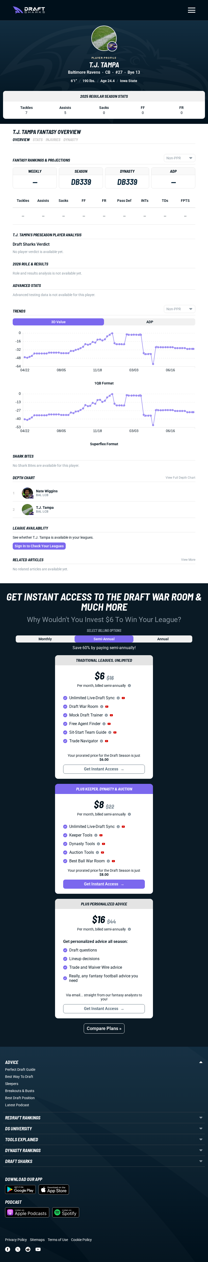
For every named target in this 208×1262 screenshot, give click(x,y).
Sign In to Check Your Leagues (39, 546)
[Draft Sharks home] (29, 10)
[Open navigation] (191, 10)
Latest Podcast (17, 1105)
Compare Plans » (104, 1028)
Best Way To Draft (19, 1077)
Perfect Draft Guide (20, 1069)
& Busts (28, 1091)
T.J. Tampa (45, 508)
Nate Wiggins (47, 491)
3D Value (58, 322)
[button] (123, 698)
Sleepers (11, 1084)
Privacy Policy (16, 1240)
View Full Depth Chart (180, 477)
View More (188, 559)
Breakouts (13, 1091)
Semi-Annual (104, 639)
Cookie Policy (81, 1240)
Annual (163, 639)
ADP (149, 322)
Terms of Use (58, 1240)
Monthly (45, 639)
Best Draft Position (20, 1098)
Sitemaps (37, 1240)
